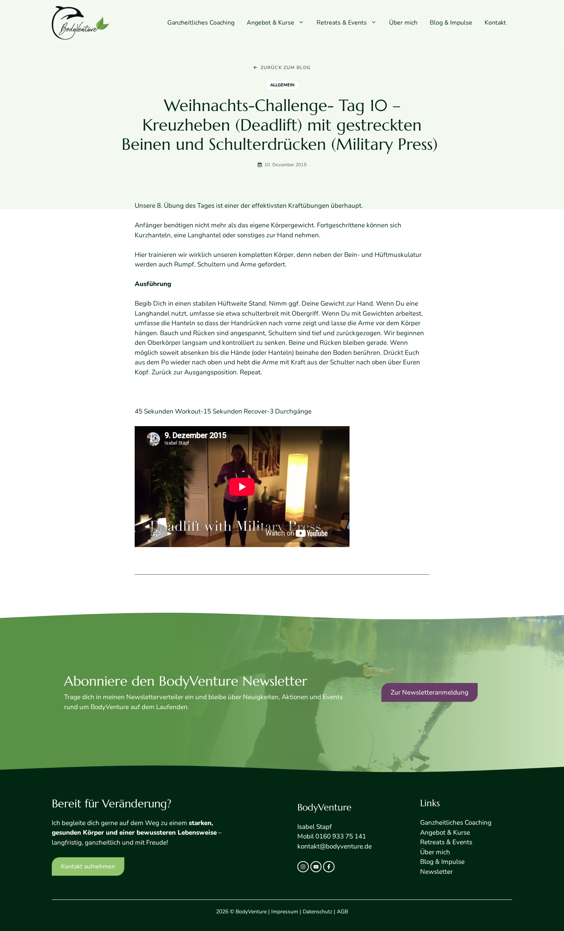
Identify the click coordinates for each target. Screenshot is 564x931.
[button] (302, 22)
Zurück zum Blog (286, 67)
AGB (342, 911)
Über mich (403, 22)
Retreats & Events (342, 22)
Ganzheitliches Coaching (200, 22)
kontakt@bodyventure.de (334, 846)
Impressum (284, 911)
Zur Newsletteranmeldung (429, 692)
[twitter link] (316, 867)
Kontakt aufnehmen (88, 866)
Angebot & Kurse (270, 22)
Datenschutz (317, 911)
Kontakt (495, 22)
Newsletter (436, 871)
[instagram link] (303, 867)
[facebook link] (329, 867)
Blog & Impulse (451, 22)
